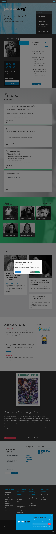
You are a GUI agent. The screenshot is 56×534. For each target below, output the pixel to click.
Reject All (32, 271)
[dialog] (28, 267)
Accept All (38, 271)
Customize (18, 271)
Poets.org (3, 1)
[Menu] (54, 1)
